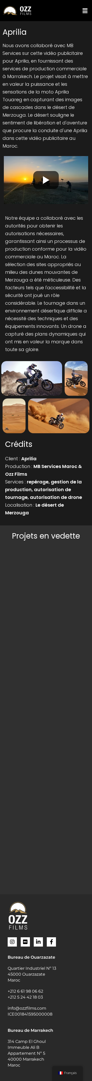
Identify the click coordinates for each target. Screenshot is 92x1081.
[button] (85, 10)
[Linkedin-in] (38, 942)
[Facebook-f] (51, 942)
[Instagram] (12, 942)
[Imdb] (25, 942)
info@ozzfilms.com (27, 1008)
